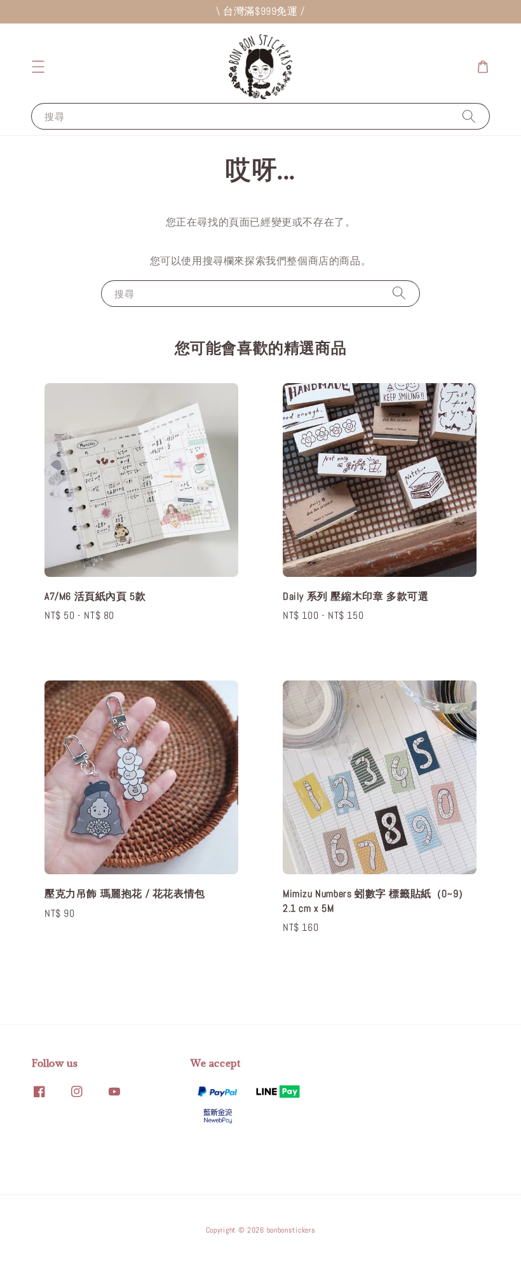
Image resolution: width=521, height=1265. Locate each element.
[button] (38, 67)
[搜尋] (469, 116)
